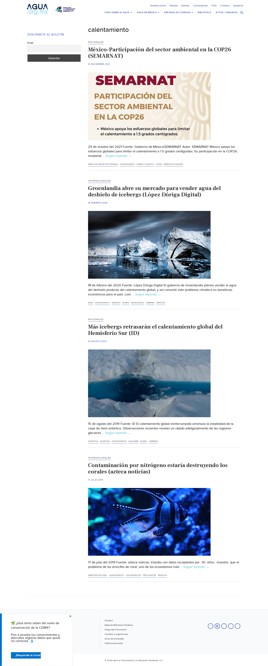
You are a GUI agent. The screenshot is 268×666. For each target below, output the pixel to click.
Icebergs (150, 303)
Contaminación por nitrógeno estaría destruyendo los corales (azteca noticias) (158, 468)
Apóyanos (238, 5)
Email (30, 42)
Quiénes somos (158, 5)
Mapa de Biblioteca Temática (119, 625)
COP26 (159, 164)
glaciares (133, 441)
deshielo (116, 303)
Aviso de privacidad (114, 638)
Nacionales (96, 42)
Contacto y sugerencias (116, 634)
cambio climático (145, 164)
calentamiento (127, 164)
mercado (160, 303)
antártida (105, 441)
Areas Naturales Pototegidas (103, 164)
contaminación (133, 575)
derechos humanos (173, 164)
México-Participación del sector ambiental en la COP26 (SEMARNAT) (159, 53)
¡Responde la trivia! (28, 655)
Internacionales (99, 181)
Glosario (109, 620)
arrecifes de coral (97, 575)
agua (90, 303)
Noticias (174, 5)
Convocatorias (200, 5)
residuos (162, 575)
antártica (93, 441)
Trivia (214, 5)
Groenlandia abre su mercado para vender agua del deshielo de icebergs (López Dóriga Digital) (154, 191)
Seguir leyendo (118, 156)
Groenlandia (137, 303)
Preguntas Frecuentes (116, 629)
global (125, 303)
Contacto (225, 5)
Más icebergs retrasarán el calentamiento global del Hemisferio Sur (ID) (155, 330)
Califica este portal (114, 643)
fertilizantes (149, 575)
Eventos (185, 5)
